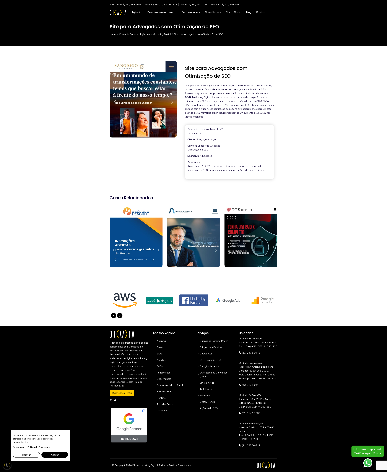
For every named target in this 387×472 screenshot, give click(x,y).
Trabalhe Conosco (166, 404)
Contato (161, 397)
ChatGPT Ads (207, 401)
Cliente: (191, 139)
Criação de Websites (211, 347)
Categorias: (193, 129)
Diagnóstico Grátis (122, 392)
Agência (161, 340)
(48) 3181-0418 (169, 4)
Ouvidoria (162, 410)
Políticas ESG (164, 391)
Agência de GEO (209, 408)
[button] (161, 12)
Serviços (192, 145)
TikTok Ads (206, 389)
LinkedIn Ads (207, 382)
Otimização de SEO (210, 359)
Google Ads (206, 353)
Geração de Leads (210, 366)
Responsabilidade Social (170, 385)
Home (113, 34)
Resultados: (193, 162)
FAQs (160, 366)
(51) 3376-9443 (133, 4)
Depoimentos (164, 378)
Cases (160, 347)
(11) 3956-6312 (232, 4)
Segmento (193, 155)
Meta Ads (205, 395)
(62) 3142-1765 (199, 4)
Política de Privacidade (39, 447)
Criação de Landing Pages (214, 340)
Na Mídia (161, 359)
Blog (159, 353)
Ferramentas (164, 372)
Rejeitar (26, 454)
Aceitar (55, 454)
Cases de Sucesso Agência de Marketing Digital (145, 34)
